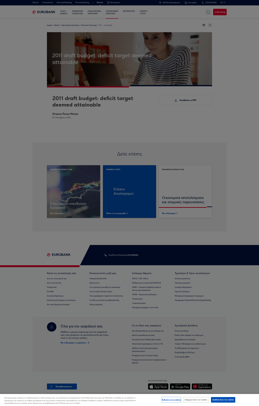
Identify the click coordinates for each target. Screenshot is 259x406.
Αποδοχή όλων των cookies (223, 400)
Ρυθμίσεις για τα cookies (171, 400)
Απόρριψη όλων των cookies (196, 400)
